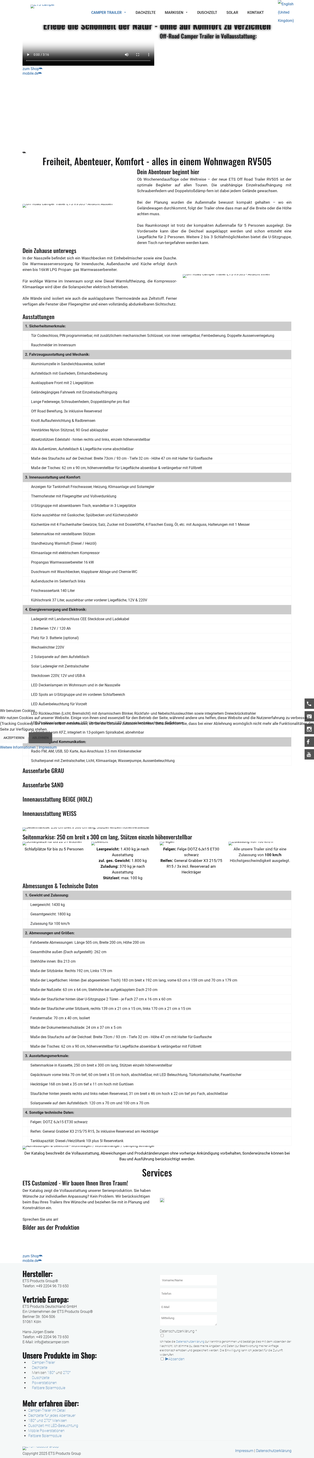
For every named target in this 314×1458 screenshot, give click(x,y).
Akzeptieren (13, 738)
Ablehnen (40, 738)
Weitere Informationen (18, 747)
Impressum (48, 747)
